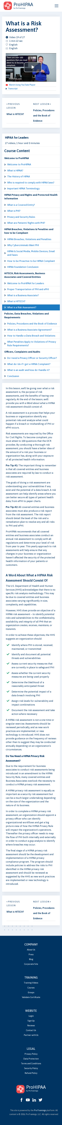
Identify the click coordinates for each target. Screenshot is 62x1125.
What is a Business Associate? (23, 295)
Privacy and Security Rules (21, 216)
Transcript (13, 88)
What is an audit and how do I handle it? (28, 370)
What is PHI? (13, 210)
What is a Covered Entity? (21, 204)
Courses (31, 988)
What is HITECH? (16, 301)
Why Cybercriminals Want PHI (23, 245)
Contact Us (31, 1030)
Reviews (31, 1025)
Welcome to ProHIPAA (19, 164)
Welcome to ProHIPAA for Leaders (25, 283)
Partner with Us (31, 1035)
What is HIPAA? (15, 170)
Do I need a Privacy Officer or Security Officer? (32, 358)
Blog (31, 959)
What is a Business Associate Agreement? (29, 329)
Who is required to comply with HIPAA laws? (30, 182)
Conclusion (13, 376)
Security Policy (31, 1068)
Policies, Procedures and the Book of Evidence (32, 323)
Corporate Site (31, 964)
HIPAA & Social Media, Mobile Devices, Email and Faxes (31, 253)
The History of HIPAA (18, 176)
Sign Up (31, 1021)
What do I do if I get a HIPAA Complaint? (28, 364)
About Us (31, 950)
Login (31, 1016)
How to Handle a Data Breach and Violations (31, 335)
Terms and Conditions (31, 1063)
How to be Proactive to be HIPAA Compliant (31, 261)
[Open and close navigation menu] (56, 6)
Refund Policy (31, 1073)
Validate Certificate (31, 997)
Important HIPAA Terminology (23, 188)
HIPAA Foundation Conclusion (22, 266)
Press (31, 954)
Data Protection (31, 1059)
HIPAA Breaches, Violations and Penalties (29, 239)
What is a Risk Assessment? (21, 307)
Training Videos (31, 983)
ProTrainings (40, 1110)
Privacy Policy (31, 1054)
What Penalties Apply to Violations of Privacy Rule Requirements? (31, 343)
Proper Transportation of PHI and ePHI (28, 289)
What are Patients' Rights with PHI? (26, 222)
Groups (31, 992)
